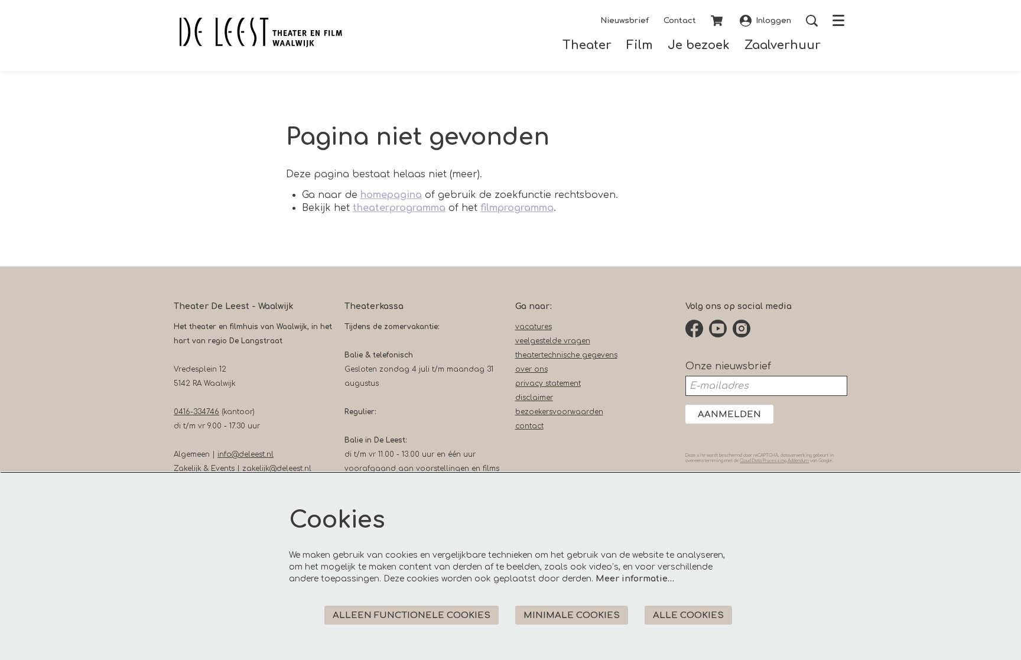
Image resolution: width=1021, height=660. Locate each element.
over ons (531, 369)
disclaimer (534, 398)
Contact (680, 21)
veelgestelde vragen (552, 341)
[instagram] (741, 328)
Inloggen (773, 21)
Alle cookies (688, 615)
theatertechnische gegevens (566, 355)
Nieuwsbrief (624, 21)
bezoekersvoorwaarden (559, 412)
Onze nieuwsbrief (728, 366)
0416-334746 (196, 412)
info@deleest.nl (245, 454)
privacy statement (548, 383)
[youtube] (718, 328)
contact (529, 426)
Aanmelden (729, 414)
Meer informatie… (635, 578)
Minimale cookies (571, 615)
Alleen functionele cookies (411, 615)
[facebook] (694, 328)
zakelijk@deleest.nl (276, 468)
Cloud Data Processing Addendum (774, 461)
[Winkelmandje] (718, 21)
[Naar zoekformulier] (812, 21)
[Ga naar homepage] (261, 32)
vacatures (533, 327)
